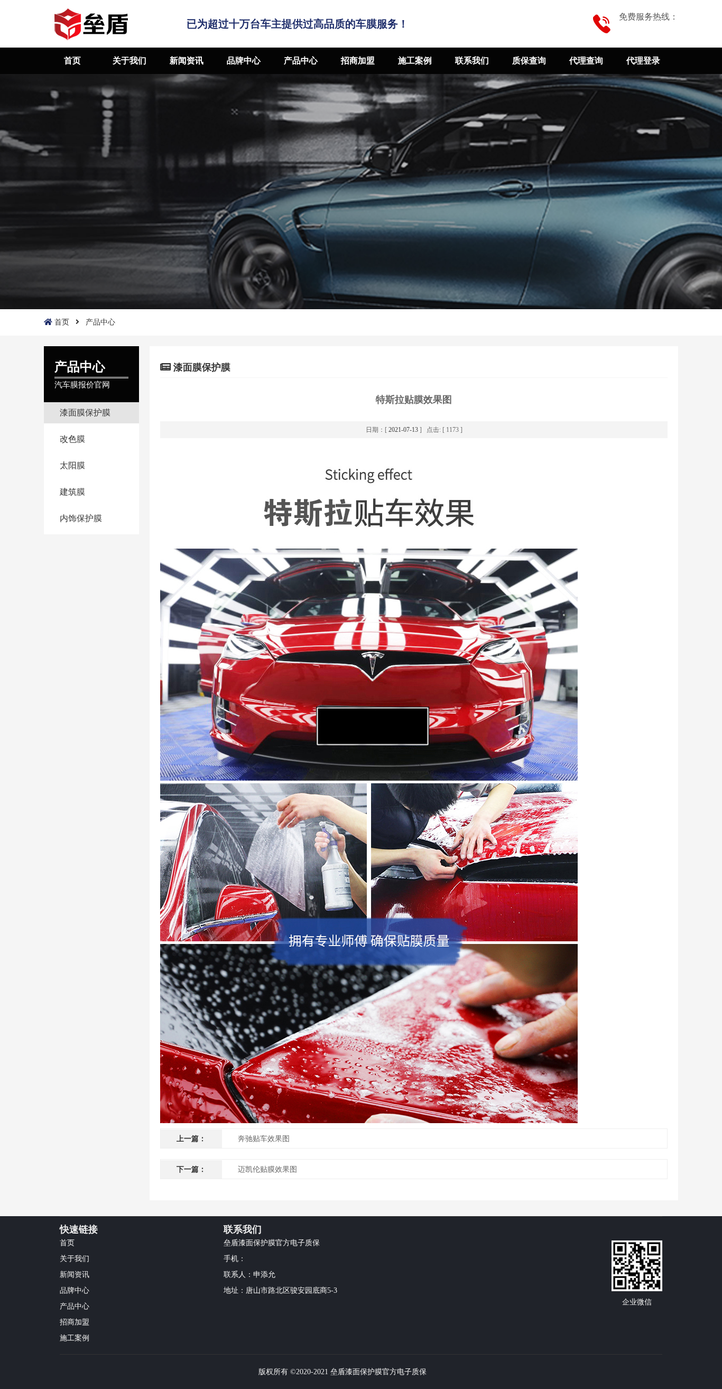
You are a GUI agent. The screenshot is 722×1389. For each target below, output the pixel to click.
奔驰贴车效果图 (264, 1139)
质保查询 (529, 60)
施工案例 (415, 60)
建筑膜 (72, 491)
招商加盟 (358, 60)
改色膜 (72, 438)
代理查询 (586, 60)
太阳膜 (72, 465)
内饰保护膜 (81, 518)
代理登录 (643, 60)
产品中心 (301, 60)
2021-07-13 (403, 429)
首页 (72, 60)
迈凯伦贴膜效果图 (267, 1169)
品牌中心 (244, 60)
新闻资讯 (186, 60)
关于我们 (129, 60)
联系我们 (472, 60)
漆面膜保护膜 (85, 412)
